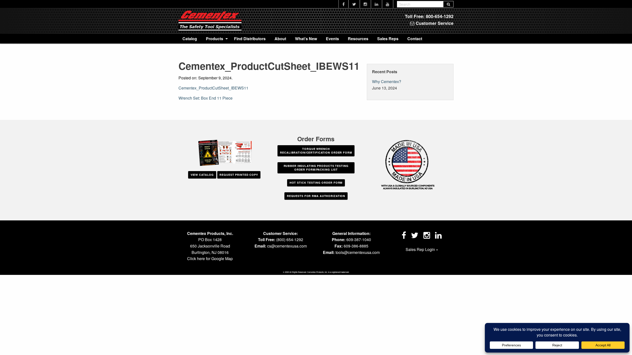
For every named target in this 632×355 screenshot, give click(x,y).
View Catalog (202, 175)
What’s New (306, 38)
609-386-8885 (356, 246)
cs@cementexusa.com (287, 246)
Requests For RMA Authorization (316, 196)
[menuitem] (189, 38)
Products (214, 38)
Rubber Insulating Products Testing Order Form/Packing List (316, 167)
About (280, 38)
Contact (414, 38)
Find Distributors (250, 38)
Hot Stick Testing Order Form (316, 182)
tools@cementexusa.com (358, 252)
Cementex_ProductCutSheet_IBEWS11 (213, 88)
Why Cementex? (386, 81)
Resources (358, 38)
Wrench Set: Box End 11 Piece (205, 98)
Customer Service (434, 23)
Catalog (189, 38)
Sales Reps (387, 38)
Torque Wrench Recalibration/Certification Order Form (316, 150)
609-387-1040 (358, 239)
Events (332, 38)
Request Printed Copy (238, 175)
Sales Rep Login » (422, 249)
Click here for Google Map (210, 258)
